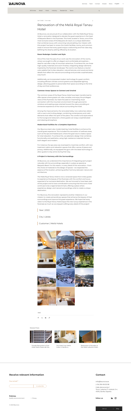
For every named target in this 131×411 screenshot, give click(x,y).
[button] (99, 10)
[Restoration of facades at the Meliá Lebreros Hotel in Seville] (90, 337)
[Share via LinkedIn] (45, 317)
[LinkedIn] (112, 398)
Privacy (34, 398)
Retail (40, 10)
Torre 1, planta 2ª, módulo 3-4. (107, 389)
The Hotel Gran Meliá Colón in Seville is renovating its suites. (63, 346)
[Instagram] (115, 398)
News (71, 10)
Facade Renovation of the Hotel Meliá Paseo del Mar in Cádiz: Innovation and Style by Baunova (41, 346)
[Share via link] (49, 317)
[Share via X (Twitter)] (42, 317)
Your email (13, 381)
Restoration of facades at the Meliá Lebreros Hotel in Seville (89, 346)
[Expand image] (46, 240)
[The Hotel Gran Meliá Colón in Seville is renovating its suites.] (66, 337)
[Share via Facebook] (38, 317)
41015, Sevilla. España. (104, 391)
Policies (12, 396)
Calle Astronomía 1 (103, 387)
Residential (63, 10)
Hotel (47, 10)
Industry (54, 10)
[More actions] (93, 20)
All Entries (33, 10)
